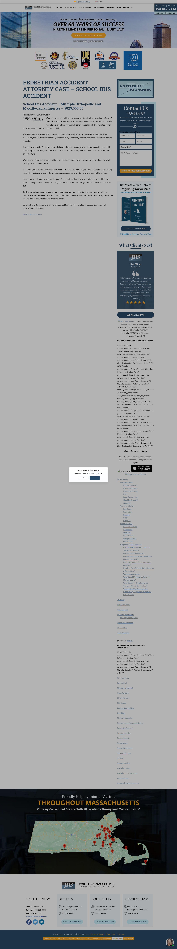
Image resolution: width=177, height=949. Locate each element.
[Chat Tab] (88, 474)
